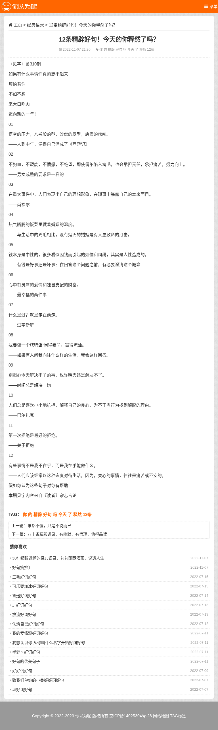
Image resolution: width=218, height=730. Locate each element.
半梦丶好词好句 (26, 652)
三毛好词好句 (24, 577)
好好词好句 (22, 671)
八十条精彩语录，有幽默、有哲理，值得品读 (67, 534)
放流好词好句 (24, 614)
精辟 (112, 49)
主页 (18, 24)
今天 (131, 49)
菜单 (212, 6)
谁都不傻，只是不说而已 (49, 525)
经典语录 (35, 24)
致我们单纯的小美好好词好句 (38, 680)
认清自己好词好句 (28, 624)
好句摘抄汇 (22, 567)
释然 (143, 49)
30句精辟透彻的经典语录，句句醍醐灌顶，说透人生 (58, 558)
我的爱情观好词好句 (30, 633)
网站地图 (161, 715)
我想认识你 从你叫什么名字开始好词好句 (48, 642)
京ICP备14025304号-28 (130, 715)
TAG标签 (178, 715)
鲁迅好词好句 (24, 595)
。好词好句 (22, 605)
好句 (119, 49)
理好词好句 (22, 689)
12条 (150, 49)
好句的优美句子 (26, 661)
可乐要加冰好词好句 (30, 586)
